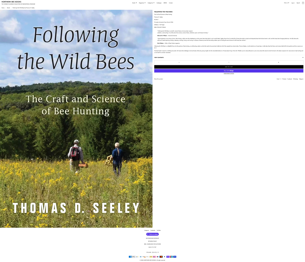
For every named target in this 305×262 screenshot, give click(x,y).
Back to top (152, 247)
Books (133, 3)
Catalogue (159, 3)
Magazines (141, 3)
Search (298, 3)
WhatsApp (295, 79)
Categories (150, 3)
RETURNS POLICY (152, 241)
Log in (292, 3)
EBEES (165, 3)
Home (3, 8)
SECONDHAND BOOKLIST (152, 238)
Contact (171, 3)
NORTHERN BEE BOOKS (150, 260)
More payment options (229, 73)
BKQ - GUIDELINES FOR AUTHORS (152, 244)
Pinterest (284, 79)
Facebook (289, 79)
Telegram (301, 79)
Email (278, 79)
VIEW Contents (159, 57)
